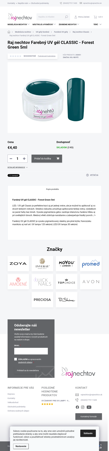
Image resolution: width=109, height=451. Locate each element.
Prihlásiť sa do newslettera (28, 370)
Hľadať (66, 17)
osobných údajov (25, 362)
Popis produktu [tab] (52, 189)
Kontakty (11, 3)
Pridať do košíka (42, 158)
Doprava (11, 394)
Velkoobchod (13, 402)
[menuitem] (19, 24)
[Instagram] (83, 407)
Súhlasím (88, 433)
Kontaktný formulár (89, 416)
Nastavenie (21, 446)
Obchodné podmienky (40, 3)
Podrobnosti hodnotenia (46, 56)
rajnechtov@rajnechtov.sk (91, 395)
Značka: (70, 57)
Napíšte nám (23, 3)
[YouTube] (89, 407)
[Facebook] (77, 407)
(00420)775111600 (89, 400)
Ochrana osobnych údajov (18, 411)
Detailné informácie (16, 167)
